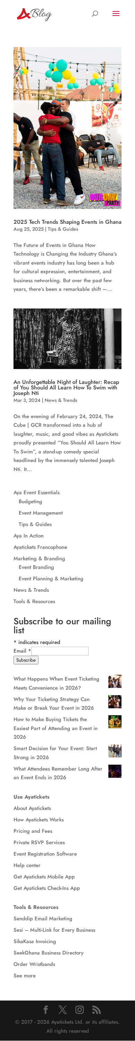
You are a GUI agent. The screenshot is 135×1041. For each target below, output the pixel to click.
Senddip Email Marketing (43, 918)
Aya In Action (29, 536)
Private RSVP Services (39, 842)
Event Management (41, 513)
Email (22, 651)
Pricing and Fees (33, 831)
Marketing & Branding (39, 558)
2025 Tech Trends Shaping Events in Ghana (68, 222)
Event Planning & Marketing (51, 578)
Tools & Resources (34, 601)
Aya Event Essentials (37, 492)
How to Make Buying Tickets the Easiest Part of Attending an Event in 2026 (56, 728)
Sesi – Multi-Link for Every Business (54, 930)
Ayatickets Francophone (40, 547)
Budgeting (30, 501)
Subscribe (26, 660)
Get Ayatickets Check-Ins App (47, 888)
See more (25, 975)
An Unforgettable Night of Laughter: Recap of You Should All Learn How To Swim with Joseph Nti (66, 387)
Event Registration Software (45, 854)
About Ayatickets (32, 808)
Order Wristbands (34, 964)
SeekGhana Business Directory (48, 953)
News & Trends (61, 400)
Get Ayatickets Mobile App (44, 877)
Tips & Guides (63, 228)
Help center (27, 865)
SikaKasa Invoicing (35, 941)
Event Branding (36, 567)
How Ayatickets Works (39, 819)
